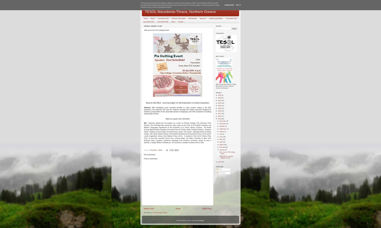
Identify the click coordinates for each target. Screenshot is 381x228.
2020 (220, 105)
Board (153, 18)
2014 (220, 162)
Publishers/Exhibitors (216, 18)
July (221, 134)
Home (146, 18)
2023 (220, 100)
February (223, 147)
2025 (220, 95)
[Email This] (170, 150)
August (222, 131)
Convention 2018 (231, 18)
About (173, 22)
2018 (220, 111)
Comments (221, 173)
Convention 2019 (163, 18)
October (222, 126)
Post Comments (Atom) (159, 212)
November (223, 123)
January (222, 150)
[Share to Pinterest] (178, 150)
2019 (220, 108)
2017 (220, 113)
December (223, 121)
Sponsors (203, 18)
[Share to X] (174, 150)
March (222, 144)
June (221, 137)
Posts (220, 169)
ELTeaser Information (178, 18)
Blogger (201, 220)
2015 (220, 119)
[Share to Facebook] (176, 150)
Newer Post (149, 209)
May (221, 139)
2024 (220, 98)
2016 (220, 116)
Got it (238, 5)
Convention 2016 (162, 22)
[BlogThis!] (172, 150)
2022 (220, 103)
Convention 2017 (148, 22)
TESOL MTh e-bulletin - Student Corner (226, 157)
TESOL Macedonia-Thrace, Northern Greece (180, 12)
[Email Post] (166, 150)
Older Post (206, 209)
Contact (180, 22)
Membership (193, 18)
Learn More (229, 5)
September (223, 129)
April (221, 142)
